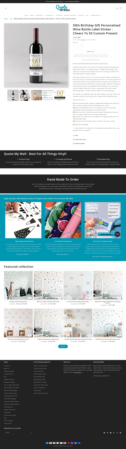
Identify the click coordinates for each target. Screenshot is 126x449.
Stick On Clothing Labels (10, 390)
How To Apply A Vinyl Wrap (11, 387)
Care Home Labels (39, 371)
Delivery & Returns (9, 379)
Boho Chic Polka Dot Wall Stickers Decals (48, 301)
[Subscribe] (31, 432)
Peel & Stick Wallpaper (10, 398)
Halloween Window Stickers (11, 404)
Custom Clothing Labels (10, 393)
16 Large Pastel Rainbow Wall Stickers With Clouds (78, 339)
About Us (6, 368)
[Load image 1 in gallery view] (13, 95)
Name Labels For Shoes (40, 382)
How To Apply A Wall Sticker (11, 385)
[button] (90, 56)
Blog (5, 418)
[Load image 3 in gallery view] (36, 95)
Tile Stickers (7, 412)
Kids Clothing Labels (39, 377)
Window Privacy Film (10, 409)
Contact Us (7, 366)
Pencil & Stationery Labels (41, 393)
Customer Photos (8, 374)
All (11, 19)
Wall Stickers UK (8, 407)
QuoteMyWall (60, 446)
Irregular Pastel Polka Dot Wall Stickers (48, 339)
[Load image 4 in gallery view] (48, 95)
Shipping (83, 39)
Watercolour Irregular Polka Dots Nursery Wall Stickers (107, 302)
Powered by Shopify (68, 446)
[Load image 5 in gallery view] (59, 95)
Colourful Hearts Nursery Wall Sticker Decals (108, 339)
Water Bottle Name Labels (41, 385)
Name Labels (37, 390)
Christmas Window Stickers (11, 401)
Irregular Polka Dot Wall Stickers (18, 301)
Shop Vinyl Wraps (62, 254)
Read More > (78, 372)
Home (6, 19)
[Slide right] (67, 95)
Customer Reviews (9, 371)
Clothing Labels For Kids (10, 396)
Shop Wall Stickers (22, 254)
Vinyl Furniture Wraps (10, 415)
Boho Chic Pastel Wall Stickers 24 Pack (18, 339)
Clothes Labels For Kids (40, 368)
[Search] (6, 8)
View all (63, 346)
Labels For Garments (39, 387)
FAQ (5, 377)
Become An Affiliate (9, 382)
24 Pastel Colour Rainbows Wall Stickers (78, 301)
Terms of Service (8, 420)
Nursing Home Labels (40, 379)
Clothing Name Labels (40, 374)
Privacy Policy (8, 423)
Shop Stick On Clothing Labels (102, 256)
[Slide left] (5, 95)
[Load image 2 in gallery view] (24, 95)
